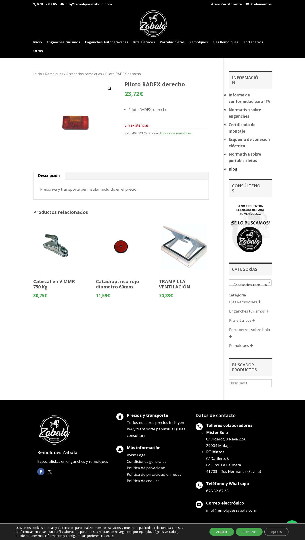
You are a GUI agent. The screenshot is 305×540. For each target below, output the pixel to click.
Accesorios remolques (84, 73)
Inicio (37, 42)
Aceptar (221, 532)
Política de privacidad (146, 467)
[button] (110, 89)
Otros (38, 51)
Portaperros (253, 42)
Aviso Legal (137, 454)
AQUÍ (110, 536)
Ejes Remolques (225, 42)
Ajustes (276, 532)
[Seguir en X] (49, 471)
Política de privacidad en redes (154, 474)
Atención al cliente (226, 4)
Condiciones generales (146, 461)
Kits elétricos (144, 42)
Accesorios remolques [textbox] (251, 284)
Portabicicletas (172, 42)
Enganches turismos (63, 42)
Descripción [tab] (49, 175)
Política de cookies (143, 480)
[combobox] (250, 282)
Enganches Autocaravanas (106, 42)
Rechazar (249, 532)
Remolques (199, 42)
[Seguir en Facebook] (40, 471)
